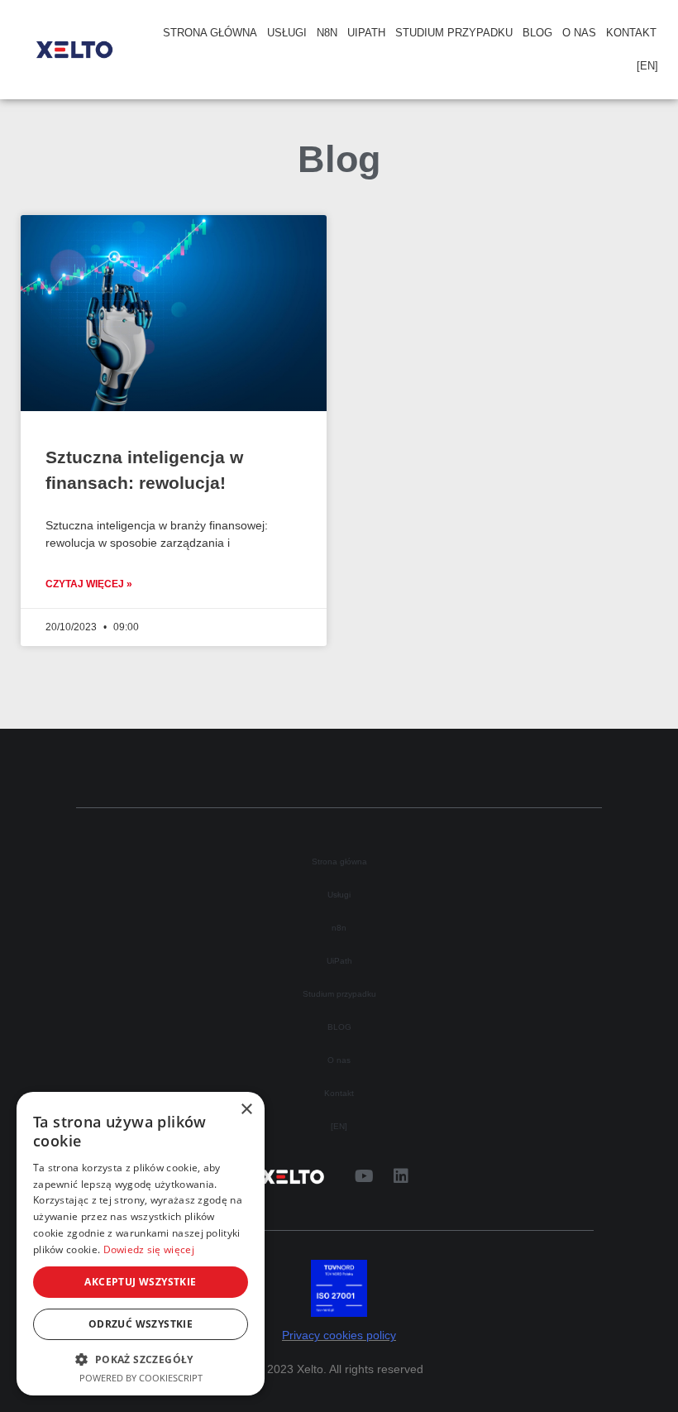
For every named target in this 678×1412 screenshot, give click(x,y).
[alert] (141, 1243)
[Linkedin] (401, 1176)
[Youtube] (363, 1176)
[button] (140, 1359)
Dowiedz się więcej (148, 1249)
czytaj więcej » (88, 584)
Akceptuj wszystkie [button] (140, 1282)
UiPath (366, 32)
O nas (579, 32)
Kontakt (631, 32)
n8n (327, 32)
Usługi (287, 32)
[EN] (647, 66)
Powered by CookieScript (141, 1377)
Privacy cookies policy (339, 1335)
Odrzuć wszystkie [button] (140, 1324)
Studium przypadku (454, 32)
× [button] (246, 1109)
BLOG (537, 32)
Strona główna (210, 32)
